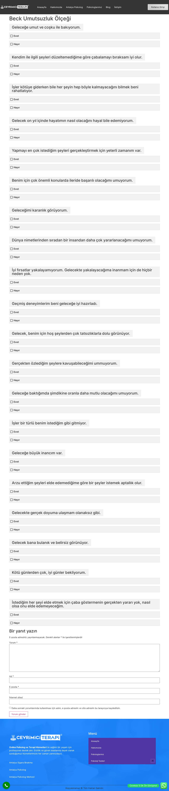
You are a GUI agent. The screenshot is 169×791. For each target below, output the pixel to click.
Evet (16, 36)
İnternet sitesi (16, 697)
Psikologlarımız (94, 7)
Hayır (17, 44)
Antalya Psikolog (74, 7)
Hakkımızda (56, 7)
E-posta (14, 687)
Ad (11, 676)
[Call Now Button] (6, 785)
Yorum (13, 642)
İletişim (117, 7)
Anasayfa (41, 7)
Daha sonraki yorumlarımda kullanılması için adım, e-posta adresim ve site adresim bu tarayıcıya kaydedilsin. (66, 708)
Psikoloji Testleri (98, 761)
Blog (108, 7)
